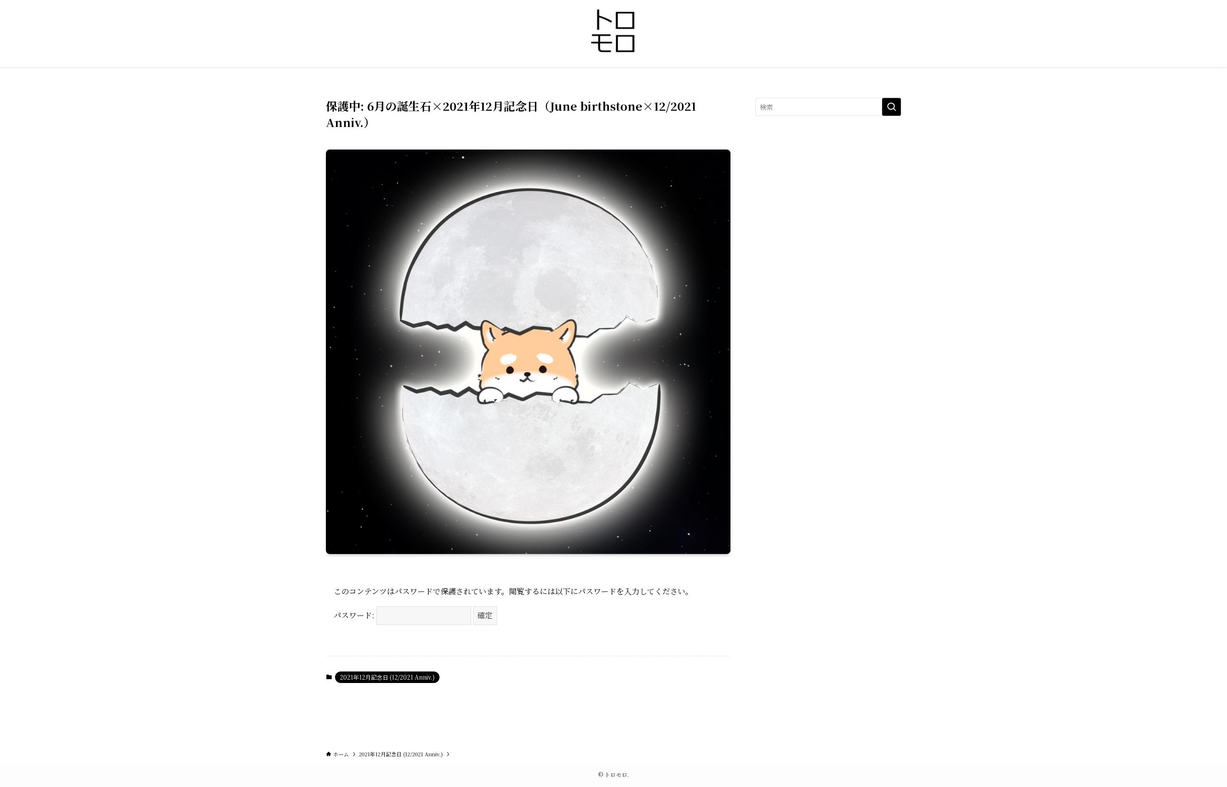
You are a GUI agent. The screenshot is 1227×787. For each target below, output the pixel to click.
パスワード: (355, 615)
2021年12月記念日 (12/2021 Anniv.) (387, 677)
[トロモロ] (613, 32)
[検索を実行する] (891, 107)
